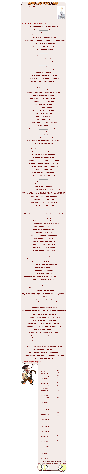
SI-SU (58, 433)
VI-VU (58, 442)
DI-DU (58, 392)
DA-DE (58, 390)
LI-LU (58, 412)
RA (58, 427)
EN (58, 395)
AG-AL (58, 370)
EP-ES (58, 397)
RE (58, 428)
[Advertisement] (28, 15)
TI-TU (58, 437)
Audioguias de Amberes (50, 463)
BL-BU (58, 382)
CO (58, 387)
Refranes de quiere (38, 6)
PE (57, 422)
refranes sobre (45, 368)
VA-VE (58, 440)
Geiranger (56, 463)
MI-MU (58, 415)
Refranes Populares (27, 6)
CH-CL (58, 385)
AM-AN (58, 372)
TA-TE (58, 435)
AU (58, 377)
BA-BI (58, 380)
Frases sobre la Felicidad (42, 463)
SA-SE (58, 432)
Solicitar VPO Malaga (62, 463)
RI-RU (58, 430)
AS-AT (58, 375)
